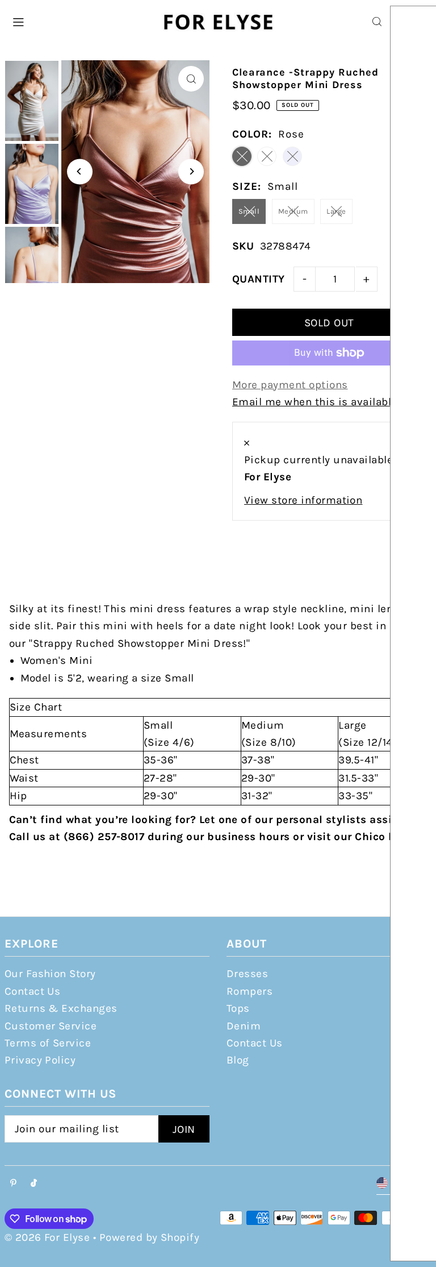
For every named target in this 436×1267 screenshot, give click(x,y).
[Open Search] (377, 21)
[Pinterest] (13, 1183)
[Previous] (80, 171)
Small (248, 211)
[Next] (191, 171)
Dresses (247, 973)
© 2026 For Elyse (47, 1237)
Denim (244, 1026)
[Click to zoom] (191, 79)
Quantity (258, 279)
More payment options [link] (290, 385)
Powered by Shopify (149, 1237)
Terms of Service (48, 1043)
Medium (293, 211)
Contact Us (33, 991)
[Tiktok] (34, 1183)
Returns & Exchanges (61, 1008)
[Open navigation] (80, 21)
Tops (238, 1008)
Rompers (249, 991)
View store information (303, 500)
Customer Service (51, 1026)
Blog (238, 1060)
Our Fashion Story (50, 973)
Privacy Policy (40, 1060)
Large (336, 211)
